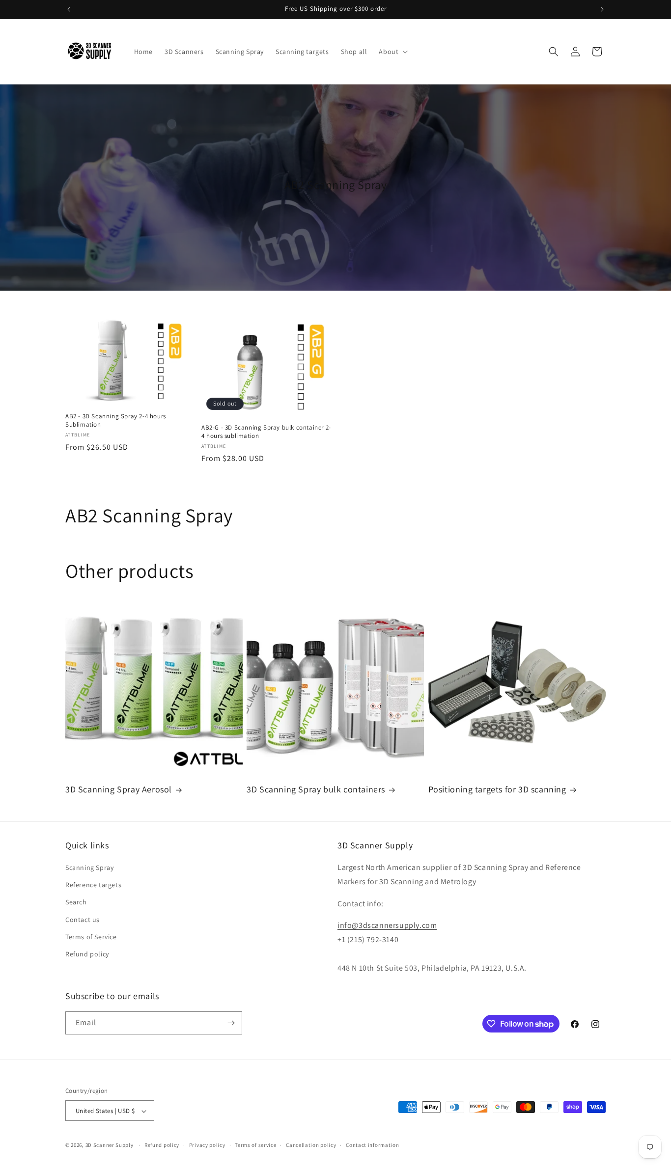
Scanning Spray (89, 867)
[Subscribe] (231, 1022)
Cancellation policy (311, 1144)
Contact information (372, 1144)
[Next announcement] (602, 9)
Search (76, 902)
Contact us (82, 919)
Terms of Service (91, 936)
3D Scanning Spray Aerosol (118, 789)
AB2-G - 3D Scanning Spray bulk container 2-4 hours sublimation (266, 432)
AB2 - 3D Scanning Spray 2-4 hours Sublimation (115, 420)
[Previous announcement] (69, 9)
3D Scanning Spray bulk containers (316, 789)
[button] (392, 51)
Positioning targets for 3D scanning (497, 789)
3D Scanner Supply (109, 1145)
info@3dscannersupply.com (387, 926)
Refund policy (87, 954)
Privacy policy (207, 1144)
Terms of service (255, 1144)
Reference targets (93, 884)
